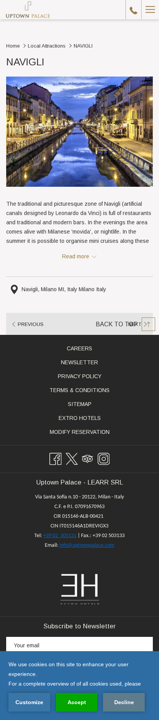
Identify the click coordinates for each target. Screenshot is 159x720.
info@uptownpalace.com (86, 545)
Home (13, 46)
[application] (79, 685)
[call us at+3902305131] (133, 9)
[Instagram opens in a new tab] (104, 458)
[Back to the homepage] (28, 9)
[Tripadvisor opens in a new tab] (87, 458)
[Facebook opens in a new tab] (55, 458)
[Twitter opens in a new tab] (72, 458)
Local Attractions (47, 46)
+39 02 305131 (59, 536)
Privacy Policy (79, 376)
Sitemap (79, 404)
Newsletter (79, 362)
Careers (88, 349)
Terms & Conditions (79, 390)
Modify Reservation (89, 433)
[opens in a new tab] (79, 589)
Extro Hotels (89, 419)
